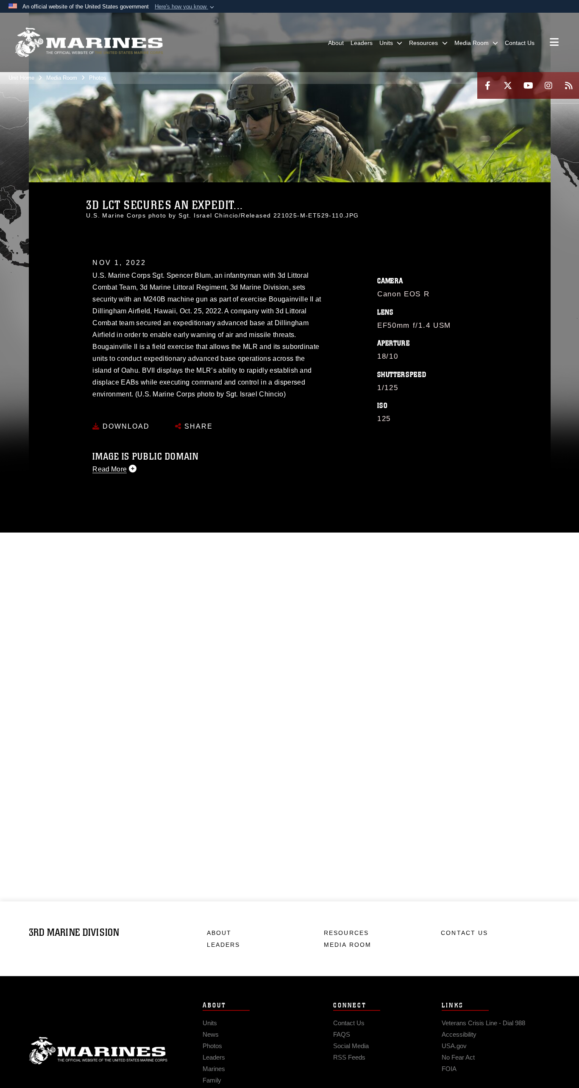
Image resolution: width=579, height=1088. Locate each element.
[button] (185, 7)
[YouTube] (528, 85)
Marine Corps (98, 1050)
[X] (508, 85)
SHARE (197, 426)
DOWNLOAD (125, 426)
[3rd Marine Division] (89, 42)
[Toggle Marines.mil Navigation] (554, 43)
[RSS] (569, 85)
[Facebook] (487, 85)
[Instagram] (548, 85)
